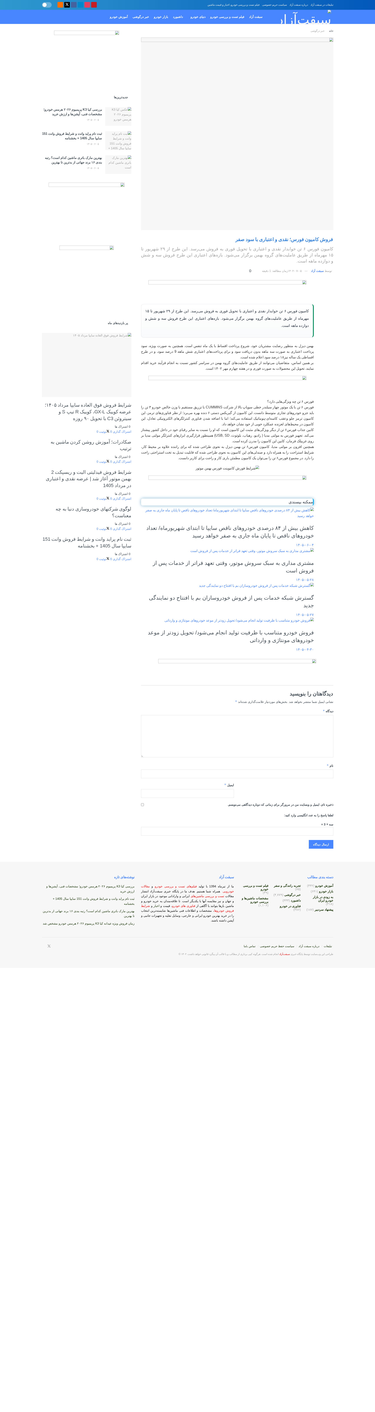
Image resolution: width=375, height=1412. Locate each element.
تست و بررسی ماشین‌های (196, 896)
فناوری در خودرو (290, 906)
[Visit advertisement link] (227, 290)
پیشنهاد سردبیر (324, 909)
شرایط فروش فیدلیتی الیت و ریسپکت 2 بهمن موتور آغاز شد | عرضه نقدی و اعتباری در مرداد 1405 (89, 478)
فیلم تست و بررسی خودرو (227, 16)
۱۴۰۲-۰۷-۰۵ (295, 271)
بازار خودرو (161, 16)
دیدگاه (328, 711)
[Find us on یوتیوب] (94, 5)
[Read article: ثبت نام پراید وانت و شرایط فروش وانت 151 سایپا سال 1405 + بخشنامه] (118, 140)
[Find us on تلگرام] (80, 5)
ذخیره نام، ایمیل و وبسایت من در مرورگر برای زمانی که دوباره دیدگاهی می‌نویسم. (280, 804)
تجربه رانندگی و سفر (287, 885)
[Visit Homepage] (301, 17)
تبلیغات (328, 946)
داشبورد (178, 16)
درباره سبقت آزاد (298, 4)
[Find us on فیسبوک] (74, 5)
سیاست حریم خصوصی (274, 4)
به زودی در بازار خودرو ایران (323, 898)
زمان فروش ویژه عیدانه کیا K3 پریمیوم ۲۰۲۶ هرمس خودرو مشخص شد (89, 923)
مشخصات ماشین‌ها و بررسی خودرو (255, 899)
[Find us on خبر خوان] (60, 5)
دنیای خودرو (198, 16)
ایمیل (229, 785)
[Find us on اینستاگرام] (87, 5)
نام (330, 765)
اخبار (156, 906)
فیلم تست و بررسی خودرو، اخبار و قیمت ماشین (233, 4)
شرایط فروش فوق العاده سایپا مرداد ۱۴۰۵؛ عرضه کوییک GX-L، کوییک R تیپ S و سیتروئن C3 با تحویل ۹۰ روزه (88, 411)
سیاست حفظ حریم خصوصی (277, 946)
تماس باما (250, 946)
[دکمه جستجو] (43, 17)
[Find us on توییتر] (67, 5)
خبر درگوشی (141, 16)
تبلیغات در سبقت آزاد (322, 4)
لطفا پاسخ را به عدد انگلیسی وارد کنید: (308, 815)
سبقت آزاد (256, 16)
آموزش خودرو (119, 16)
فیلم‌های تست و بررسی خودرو (176, 886)
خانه (330, 30)
